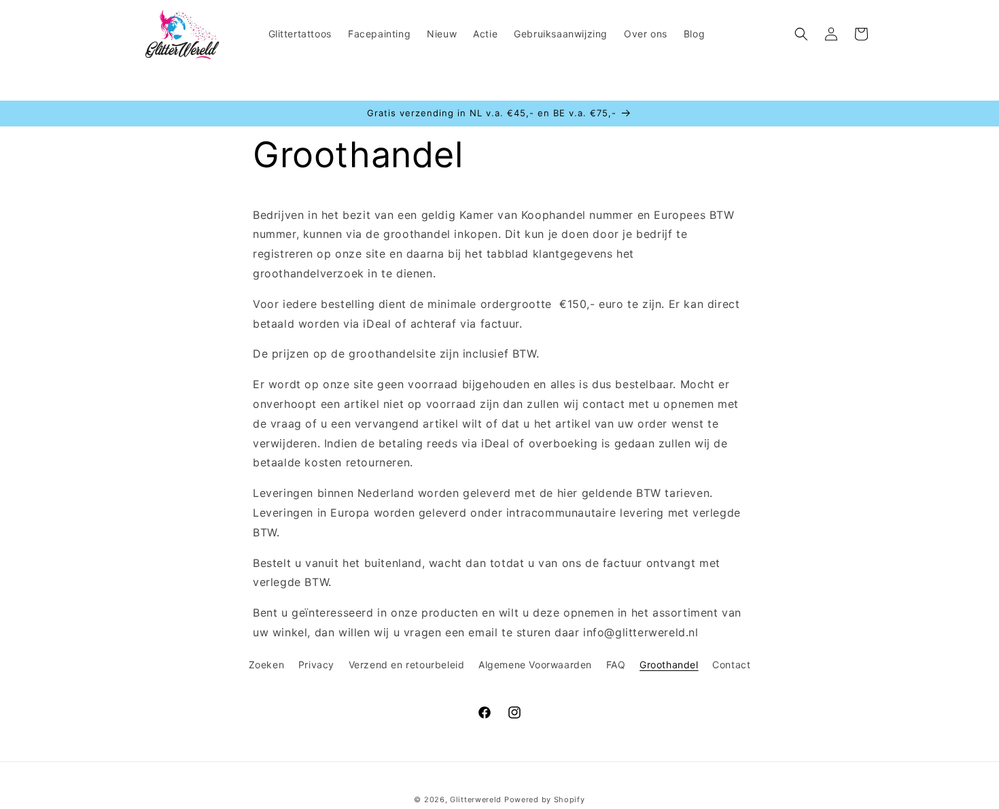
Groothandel (669, 664)
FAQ (616, 664)
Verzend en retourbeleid (407, 664)
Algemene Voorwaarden (535, 664)
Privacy (316, 664)
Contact (731, 664)
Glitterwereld (476, 799)
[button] (801, 34)
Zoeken (267, 664)
